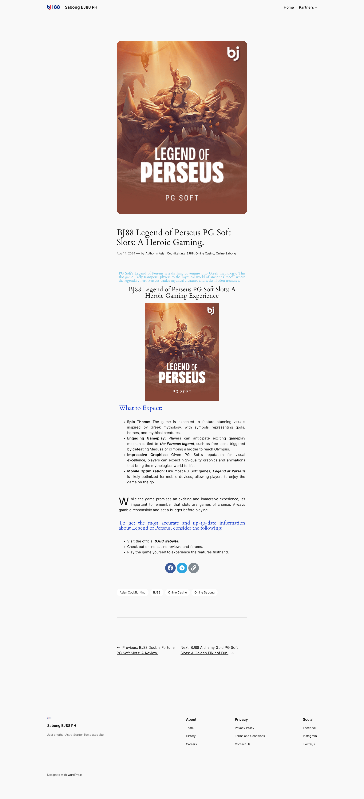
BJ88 (190, 253)
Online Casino (204, 253)
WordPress (75, 774)
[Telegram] (182, 568)
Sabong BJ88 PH (81, 7)
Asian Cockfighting (172, 253)
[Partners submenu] (316, 7)
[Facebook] (170, 568)
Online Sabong (226, 253)
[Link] (193, 568)
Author (150, 253)
